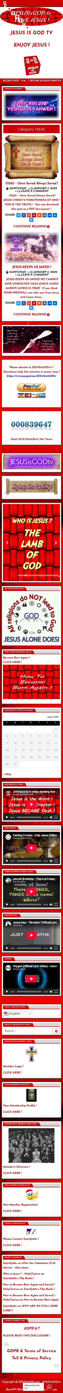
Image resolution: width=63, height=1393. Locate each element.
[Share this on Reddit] (39, 215)
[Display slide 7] (29, 575)
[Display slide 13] (39, 575)
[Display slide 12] (37, 575)
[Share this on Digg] (50, 215)
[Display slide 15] (42, 575)
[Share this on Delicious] (31, 220)
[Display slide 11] (35, 575)
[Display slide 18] (47, 575)
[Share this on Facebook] (24, 215)
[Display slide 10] (34, 575)
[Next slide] (56, 542)
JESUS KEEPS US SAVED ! (31, 267)
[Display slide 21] (52, 575)
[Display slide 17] (45, 575)
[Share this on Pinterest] (34, 215)
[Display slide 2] (20, 575)
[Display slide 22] (54, 575)
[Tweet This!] (18, 215)
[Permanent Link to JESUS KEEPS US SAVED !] (31, 248)
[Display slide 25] (59, 576)
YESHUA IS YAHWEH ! (14, 89)
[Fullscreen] (55, 817)
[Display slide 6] (27, 575)
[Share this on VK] (44, 215)
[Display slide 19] (49, 575)
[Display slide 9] (32, 575)
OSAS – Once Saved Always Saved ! (31, 183)
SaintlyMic (18, 188)
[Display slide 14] (40, 575)
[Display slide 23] (56, 575)
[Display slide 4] (24, 575)
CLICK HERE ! (12, 1072)
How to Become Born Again (41, 1300)
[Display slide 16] (44, 575)
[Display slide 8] (30, 575)
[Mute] (51, 817)
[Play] (7, 817)
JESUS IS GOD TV (31, 33)
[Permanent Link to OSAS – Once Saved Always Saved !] (31, 157)
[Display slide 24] (57, 575)
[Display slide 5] (25, 575)
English (14, 1013)
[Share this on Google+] (29, 215)
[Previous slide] (7, 542)
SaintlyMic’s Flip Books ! (18, 1278)
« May (7, 774)
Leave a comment (35, 191)
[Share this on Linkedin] (55, 215)
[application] (31, 804)
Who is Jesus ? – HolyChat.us (21, 1274)
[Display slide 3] (22, 575)
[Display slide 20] (51, 575)
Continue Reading (29, 226)
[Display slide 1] (19, 575)
